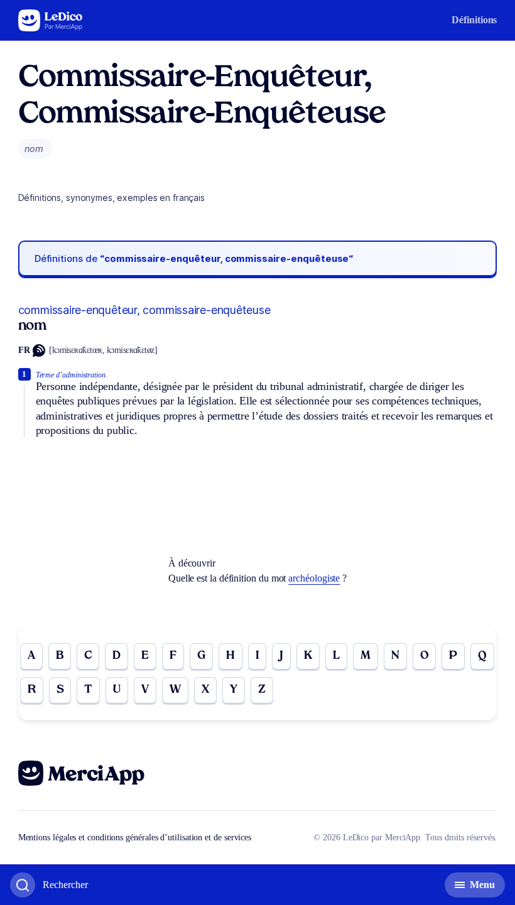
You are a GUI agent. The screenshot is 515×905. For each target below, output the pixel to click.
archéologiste (314, 578)
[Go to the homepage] (50, 20)
